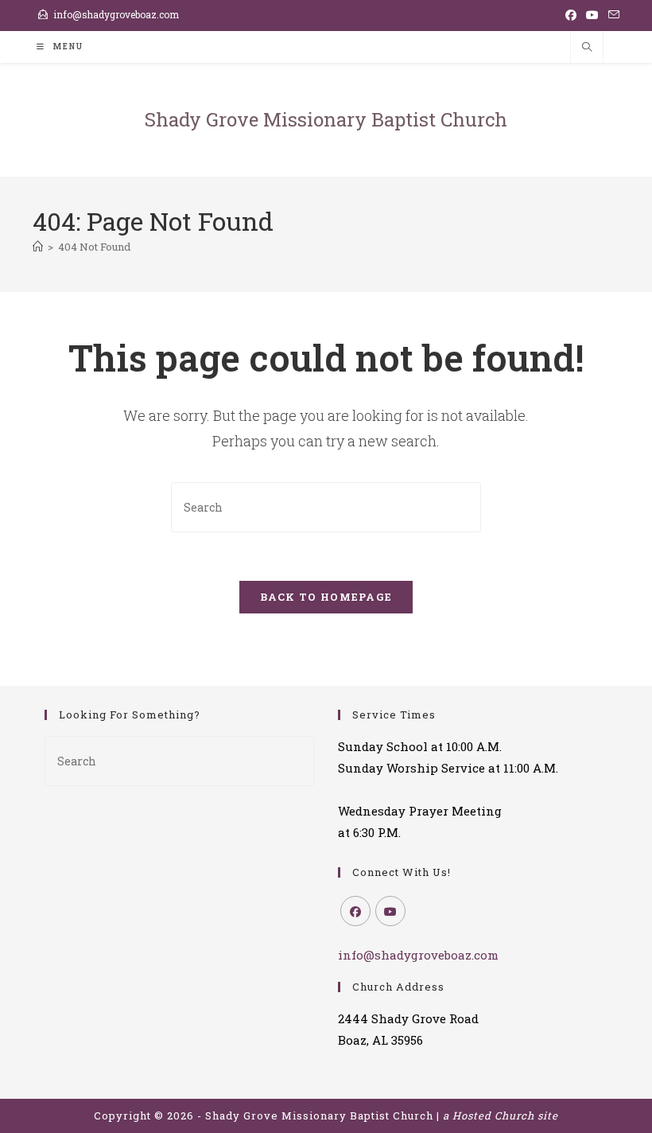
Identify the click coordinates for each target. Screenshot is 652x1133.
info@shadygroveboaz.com (116, 14)
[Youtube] (390, 911)
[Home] (38, 246)
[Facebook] (355, 911)
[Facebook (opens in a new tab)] (571, 15)
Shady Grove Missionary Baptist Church (326, 119)
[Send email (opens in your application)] (611, 15)
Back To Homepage (326, 597)
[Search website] (587, 47)
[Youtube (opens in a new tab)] (592, 15)
